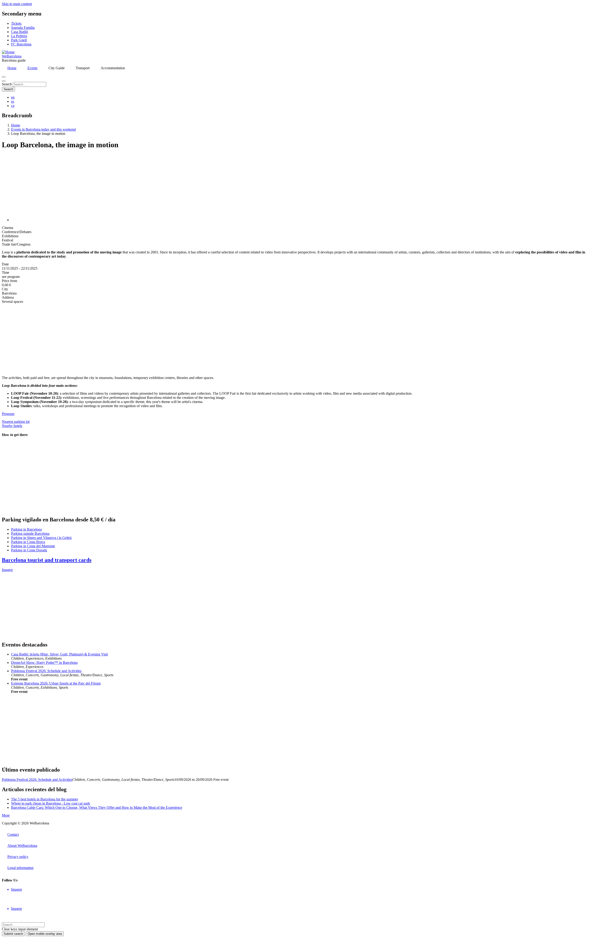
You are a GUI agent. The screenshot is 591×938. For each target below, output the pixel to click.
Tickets (16, 23)
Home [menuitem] (11, 68)
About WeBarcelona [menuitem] (22, 846)
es (12, 101)
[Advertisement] (140, 339)
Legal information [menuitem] (20, 868)
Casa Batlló (19, 32)
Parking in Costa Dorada (29, 550)
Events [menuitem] (32, 68)
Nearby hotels (12, 426)
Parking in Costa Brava (28, 542)
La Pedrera (19, 36)
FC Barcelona (21, 44)
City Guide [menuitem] (56, 68)
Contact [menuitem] (13, 834)
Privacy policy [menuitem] (17, 857)
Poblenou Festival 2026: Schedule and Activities (46, 671)
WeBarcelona (11, 56)
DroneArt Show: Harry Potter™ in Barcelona (44, 662)
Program (8, 414)
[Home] (8, 52)
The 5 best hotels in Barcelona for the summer (44, 799)
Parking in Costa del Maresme (33, 546)
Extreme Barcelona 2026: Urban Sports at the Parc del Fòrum (56, 683)
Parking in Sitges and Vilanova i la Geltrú (41, 538)
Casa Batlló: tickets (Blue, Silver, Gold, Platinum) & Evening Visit (59, 654)
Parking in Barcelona (26, 529)
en (13, 97)
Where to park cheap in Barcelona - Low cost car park (50, 803)
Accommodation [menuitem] (113, 68)
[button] (57, 220)
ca (12, 106)
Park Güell (19, 40)
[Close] (4, 81)
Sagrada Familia (23, 28)
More (6, 815)
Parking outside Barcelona (30, 533)
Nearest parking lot (16, 422)
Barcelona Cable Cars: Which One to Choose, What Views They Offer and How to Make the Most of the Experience (96, 807)
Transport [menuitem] (83, 68)
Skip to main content (17, 4)
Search (7, 84)
